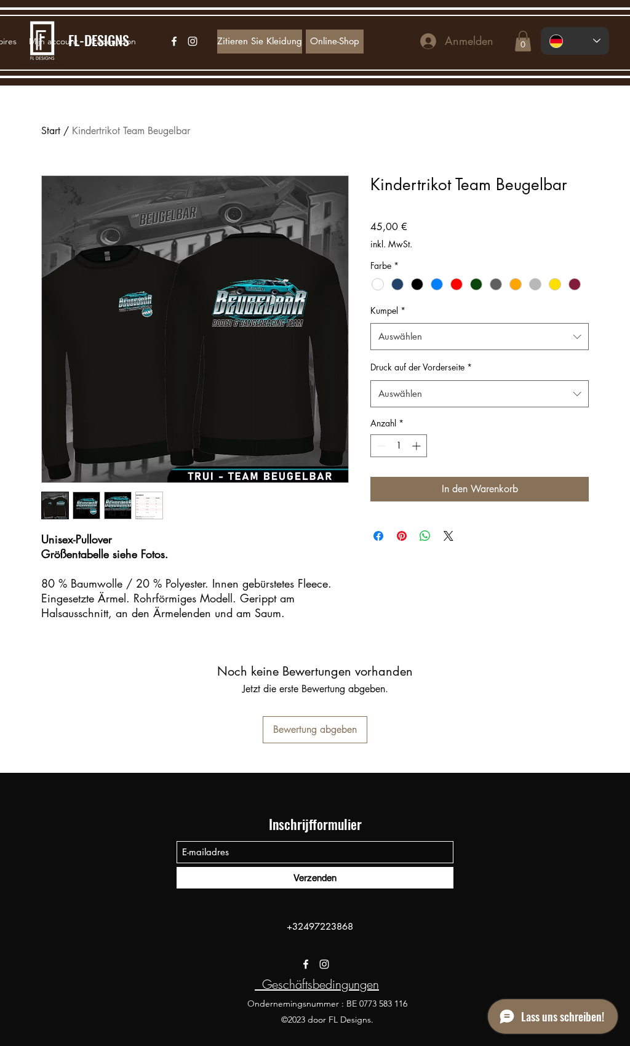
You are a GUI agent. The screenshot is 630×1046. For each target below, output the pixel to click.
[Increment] (417, 446)
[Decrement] (380, 446)
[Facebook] (306, 964)
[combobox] (479, 336)
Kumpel (387, 310)
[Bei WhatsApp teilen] (425, 536)
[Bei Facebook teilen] (378, 536)
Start (50, 130)
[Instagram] (324, 964)
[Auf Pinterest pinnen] (401, 536)
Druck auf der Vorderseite (421, 367)
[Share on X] (448, 536)
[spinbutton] (399, 446)
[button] (523, 41)
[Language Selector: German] (575, 41)
